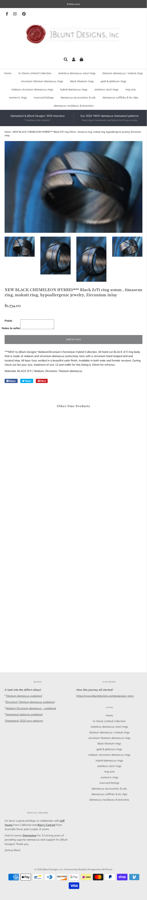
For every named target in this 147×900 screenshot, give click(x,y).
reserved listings (44, 97)
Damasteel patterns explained (24, 714)
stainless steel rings (106, 89)
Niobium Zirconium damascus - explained (31, 708)
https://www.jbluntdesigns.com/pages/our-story (105, 696)
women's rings (18, 97)
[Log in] (73, 59)
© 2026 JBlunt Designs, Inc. (48, 869)
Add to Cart (73, 339)
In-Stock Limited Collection (34, 73)
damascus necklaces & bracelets (74, 105)
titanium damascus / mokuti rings (122, 73)
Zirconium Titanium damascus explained (30, 702)
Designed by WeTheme (100, 869)
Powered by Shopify (75, 869)
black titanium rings (82, 81)
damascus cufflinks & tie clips (120, 97)
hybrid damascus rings (73, 89)
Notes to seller (11, 328)
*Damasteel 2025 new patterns (24, 720)
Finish (8, 320)
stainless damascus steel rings (77, 73)
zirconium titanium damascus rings (42, 81)
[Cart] (81, 59)
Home (7, 73)
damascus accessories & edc (78, 97)
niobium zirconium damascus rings (32, 89)
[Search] (65, 59)
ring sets (130, 89)
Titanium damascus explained (24, 696)
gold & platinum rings (113, 81)
